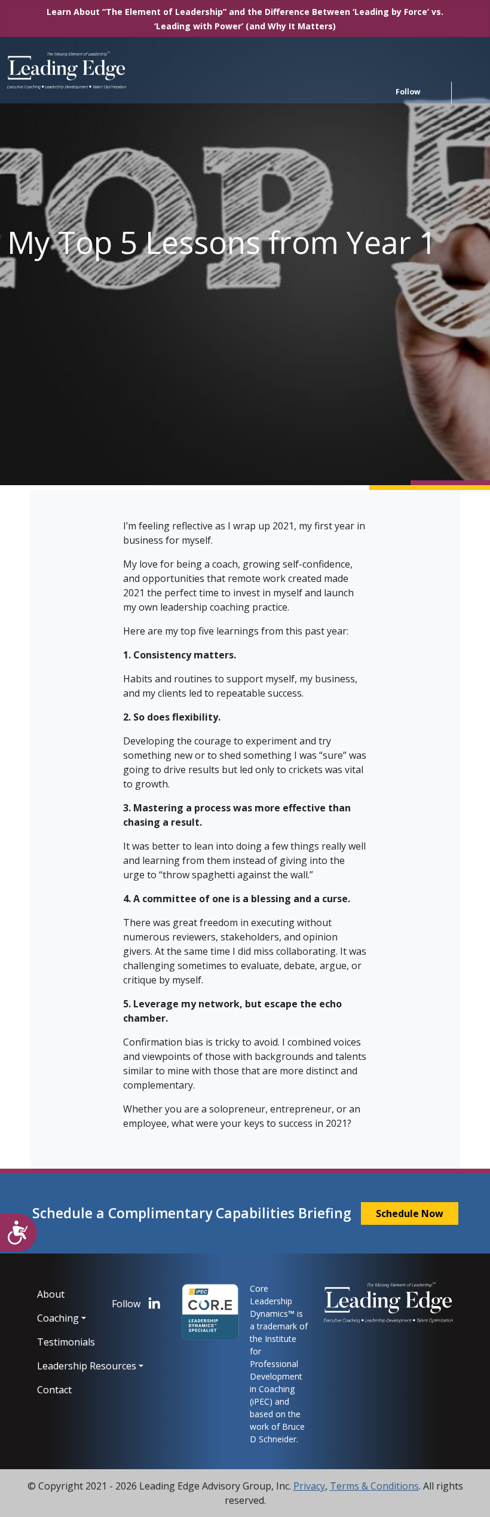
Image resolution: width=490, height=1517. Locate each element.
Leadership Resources (65, 1365)
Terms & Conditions (374, 1486)
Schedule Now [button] (409, 1213)
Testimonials (65, 1342)
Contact (54, 1389)
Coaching (58, 1318)
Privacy (309, 1486)
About (51, 1294)
